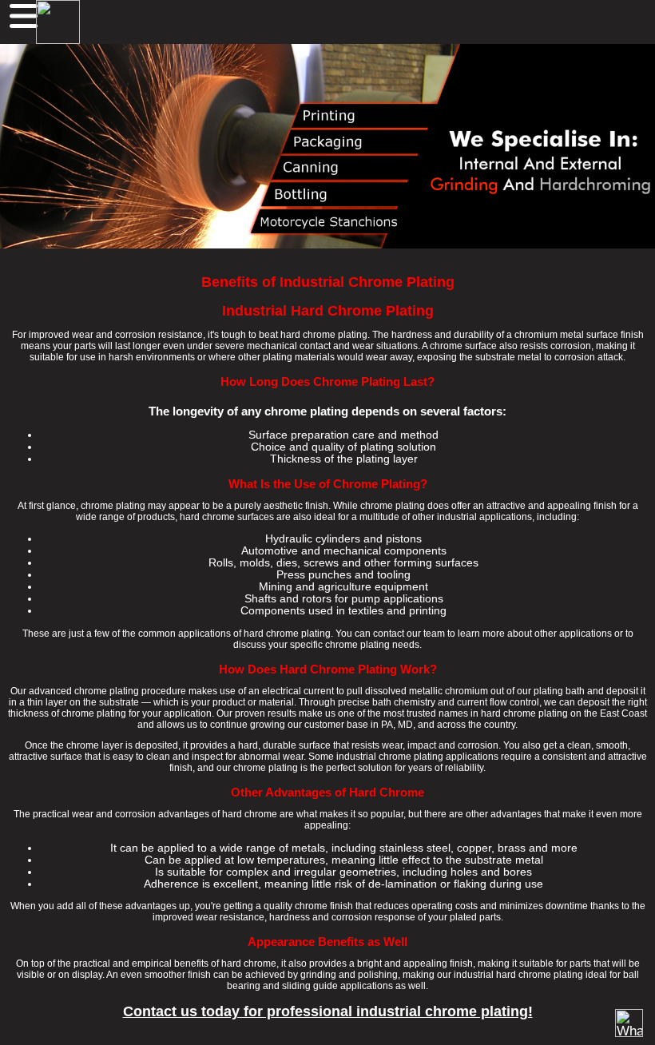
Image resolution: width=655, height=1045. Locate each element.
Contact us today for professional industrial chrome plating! (328, 1011)
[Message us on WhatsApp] (629, 1023)
